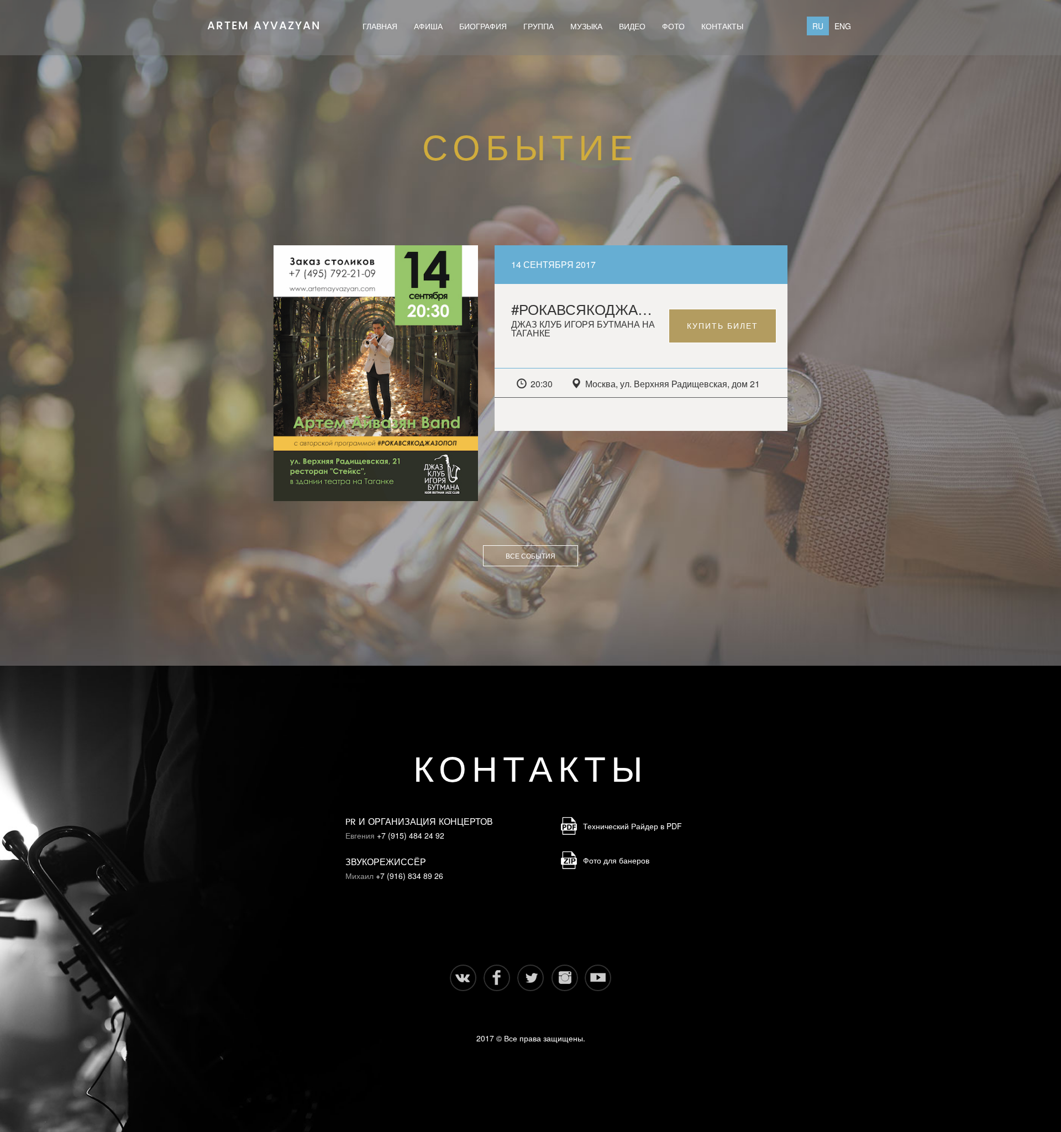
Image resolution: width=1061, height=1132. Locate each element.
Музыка (586, 25)
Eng (842, 25)
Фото (673, 25)
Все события (530, 555)
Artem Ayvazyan (264, 22)
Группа (538, 25)
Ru (817, 25)
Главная (380, 25)
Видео (632, 25)
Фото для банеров (616, 860)
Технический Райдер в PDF (632, 825)
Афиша (428, 25)
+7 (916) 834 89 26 (409, 875)
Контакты (722, 25)
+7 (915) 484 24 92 (410, 835)
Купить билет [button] (722, 326)
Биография (483, 25)
